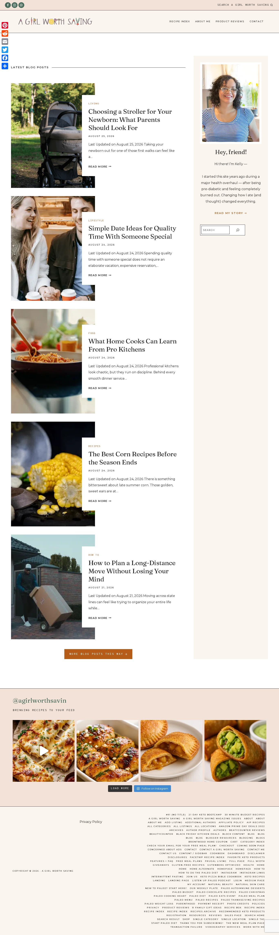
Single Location (233, 919)
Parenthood (185, 903)
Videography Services (222, 927)
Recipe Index (180, 21)
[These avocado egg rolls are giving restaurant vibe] (235, 751)
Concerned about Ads (165, 849)
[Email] (5, 41)
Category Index (253, 841)
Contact (257, 21)
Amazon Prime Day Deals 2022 (242, 826)
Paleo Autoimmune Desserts (243, 888)
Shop (186, 919)
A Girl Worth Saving (164, 818)
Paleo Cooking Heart (170, 896)
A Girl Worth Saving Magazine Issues (212, 818)
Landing (159, 880)
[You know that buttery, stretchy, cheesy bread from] (44, 751)
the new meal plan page (245, 923)
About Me (203, 21)
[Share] (5, 66)
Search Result (168, 919)
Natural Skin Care (250, 884)
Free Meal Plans (189, 861)
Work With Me (254, 927)
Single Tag (257, 919)
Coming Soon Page (251, 845)
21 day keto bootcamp (205, 814)
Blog (251, 834)
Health (248, 865)
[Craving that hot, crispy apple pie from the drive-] (171, 751)
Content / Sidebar (193, 853)
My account (196, 884)
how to (93, 555)
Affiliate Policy (231, 822)
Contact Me (256, 849)
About (248, 818)
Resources (197, 915)
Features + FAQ (161, 861)
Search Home (255, 915)
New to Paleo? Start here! (166, 888)
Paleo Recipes (207, 900)
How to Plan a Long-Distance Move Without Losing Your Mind (131, 571)
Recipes (94, 446)
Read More (99, 166)
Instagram (229, 872)
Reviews (215, 915)
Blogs (260, 838)
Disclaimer (256, 853)
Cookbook (217, 853)
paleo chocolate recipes (216, 892)
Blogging (246, 838)
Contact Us (168, 853)
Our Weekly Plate (204, 888)
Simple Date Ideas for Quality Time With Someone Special (132, 232)
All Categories (159, 826)
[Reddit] (5, 33)
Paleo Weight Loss (159, 903)
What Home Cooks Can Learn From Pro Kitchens (132, 345)
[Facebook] (8, 5)
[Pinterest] (21, 5)
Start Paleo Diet (164, 923)
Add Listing (173, 822)
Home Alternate (202, 869)
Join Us (192, 876)
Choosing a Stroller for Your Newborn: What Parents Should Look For (130, 119)
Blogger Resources (221, 838)
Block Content (233, 834)
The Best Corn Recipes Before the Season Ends (132, 458)
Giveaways (161, 865)
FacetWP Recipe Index (207, 857)
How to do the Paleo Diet (198, 872)
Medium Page (255, 880)
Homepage (225, 869)
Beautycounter (161, 834)
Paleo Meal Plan (252, 896)
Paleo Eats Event (222, 896)
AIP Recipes (256, 822)
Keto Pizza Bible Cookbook (221, 876)
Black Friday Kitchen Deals (198, 834)
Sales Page (233, 915)
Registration (176, 915)
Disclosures (177, 857)
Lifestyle (96, 220)
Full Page (237, 861)
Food (91, 333)
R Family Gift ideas (207, 907)
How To (259, 869)
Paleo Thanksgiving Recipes (243, 900)
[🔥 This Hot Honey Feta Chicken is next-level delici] (107, 751)
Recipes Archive (203, 911)
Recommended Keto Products (242, 911)
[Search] (238, 230)
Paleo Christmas (252, 892)
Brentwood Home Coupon (208, 841)
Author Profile (198, 830)
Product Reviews (230, 21)
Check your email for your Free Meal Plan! (182, 845)
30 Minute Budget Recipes (245, 814)
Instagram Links (252, 872)
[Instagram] (15, 5)
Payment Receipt (211, 903)
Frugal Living (216, 861)
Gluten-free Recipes (188, 865)
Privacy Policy (91, 822)
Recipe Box (233, 907)
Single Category (206, 919)
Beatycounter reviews (247, 830)
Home (261, 865)
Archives (176, 830)
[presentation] (53, 135)
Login (238, 880)
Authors (219, 830)
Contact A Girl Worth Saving (222, 849)
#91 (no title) (176, 814)
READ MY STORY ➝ (231, 213)
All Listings (183, 826)
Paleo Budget (183, 892)
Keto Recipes (255, 876)
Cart (234, 841)
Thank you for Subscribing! (201, 923)
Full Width (256, 861)
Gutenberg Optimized (224, 865)
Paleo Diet (197, 896)
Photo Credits (238, 903)
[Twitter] (5, 50)
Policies (258, 903)
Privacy (153, 907)
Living (93, 103)
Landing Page (178, 880)
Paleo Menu (183, 900)
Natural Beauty (220, 884)
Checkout (227, 845)
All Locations (205, 826)
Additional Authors (200, 822)
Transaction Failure (187, 927)
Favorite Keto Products (246, 857)
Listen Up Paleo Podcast (211, 880)
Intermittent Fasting (167, 876)
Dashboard (236, 853)
